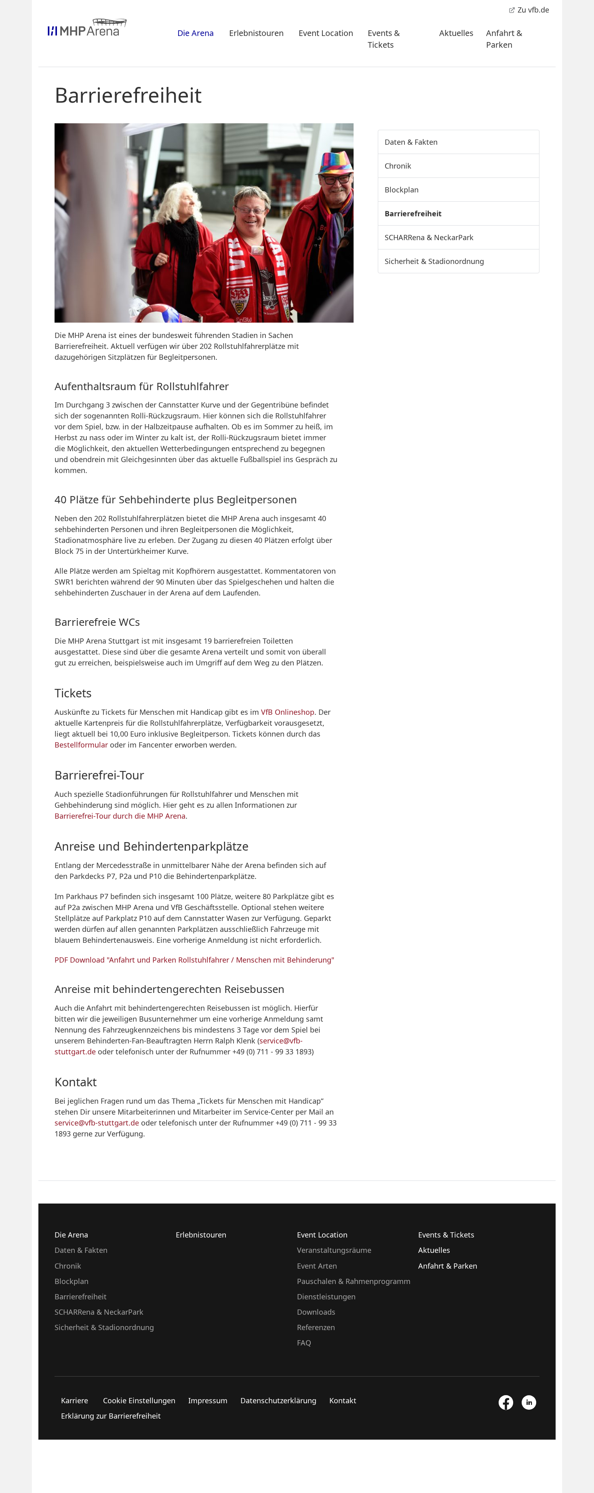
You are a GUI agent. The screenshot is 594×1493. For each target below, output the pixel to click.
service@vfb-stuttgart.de (97, 1123)
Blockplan (402, 189)
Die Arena (195, 32)
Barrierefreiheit (413, 213)
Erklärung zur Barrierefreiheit (111, 1416)
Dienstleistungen (326, 1296)
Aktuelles (456, 32)
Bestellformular (82, 745)
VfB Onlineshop (287, 712)
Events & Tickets (384, 38)
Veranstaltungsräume (334, 1250)
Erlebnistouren (256, 32)
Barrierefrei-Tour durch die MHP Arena (120, 816)
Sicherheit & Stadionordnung (434, 261)
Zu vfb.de (532, 10)
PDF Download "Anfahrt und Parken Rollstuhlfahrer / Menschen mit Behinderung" (194, 960)
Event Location (326, 32)
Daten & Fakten (411, 142)
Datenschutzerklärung (278, 1400)
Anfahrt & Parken (504, 38)
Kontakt (342, 1400)
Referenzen (316, 1327)
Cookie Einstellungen (139, 1400)
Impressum (207, 1400)
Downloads (316, 1312)
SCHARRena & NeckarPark (429, 237)
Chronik (398, 166)
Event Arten (317, 1266)
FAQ (304, 1342)
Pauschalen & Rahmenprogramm (354, 1281)
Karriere (74, 1400)
